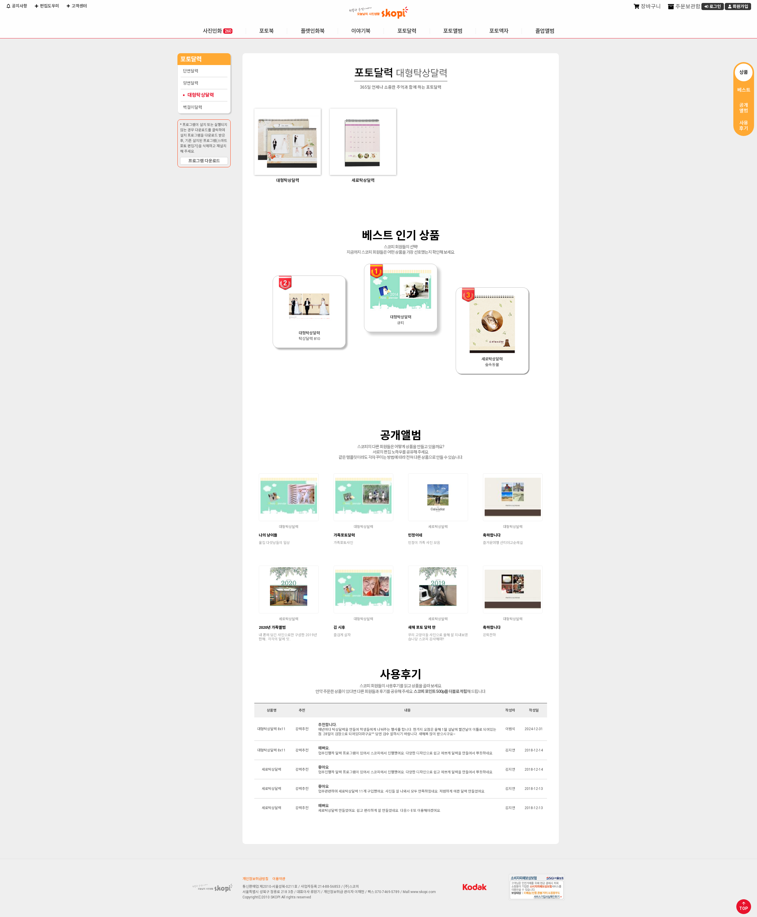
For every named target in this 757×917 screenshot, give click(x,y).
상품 (743, 72)
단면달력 (190, 71)
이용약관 (278, 879)
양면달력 (190, 83)
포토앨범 (452, 31)
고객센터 (79, 6)
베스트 (743, 90)
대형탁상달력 (200, 95)
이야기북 (360, 31)
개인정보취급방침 (255, 879)
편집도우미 (49, 6)
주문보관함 (687, 6)
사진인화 (217, 31)
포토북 (266, 31)
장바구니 (650, 6)
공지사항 (19, 6)
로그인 (715, 6)
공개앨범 (743, 108)
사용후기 (743, 125)
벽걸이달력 (192, 107)
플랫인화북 (312, 31)
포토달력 (406, 31)
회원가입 (740, 6)
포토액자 (498, 31)
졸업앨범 (544, 31)
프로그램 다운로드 (204, 160)
